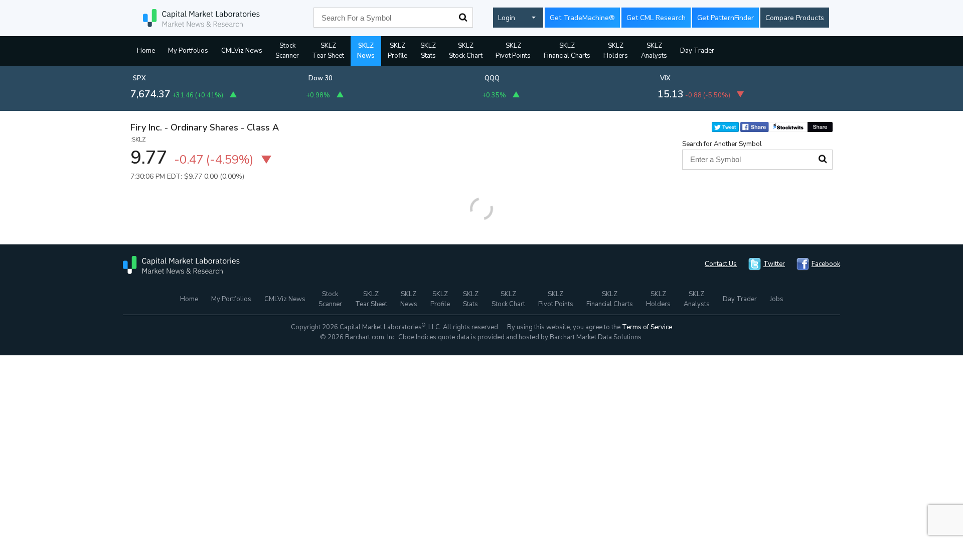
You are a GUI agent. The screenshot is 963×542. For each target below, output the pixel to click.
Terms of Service (647, 327)
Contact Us (721, 263)
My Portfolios (188, 50)
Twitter (774, 263)
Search (463, 18)
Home (146, 50)
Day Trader (697, 50)
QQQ (492, 78)
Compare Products (794, 18)
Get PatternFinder (725, 18)
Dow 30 (320, 78)
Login (506, 18)
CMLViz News (241, 50)
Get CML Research (656, 18)
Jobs (776, 299)
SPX (139, 78)
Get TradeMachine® (582, 18)
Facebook (826, 263)
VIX (665, 78)
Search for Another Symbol (722, 144)
